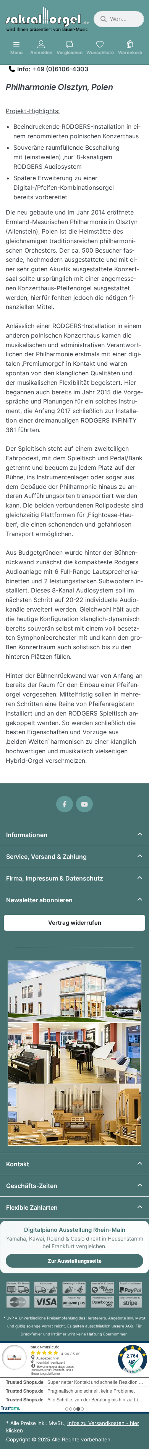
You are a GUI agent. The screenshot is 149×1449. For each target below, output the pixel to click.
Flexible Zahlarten (32, 1207)
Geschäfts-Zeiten (31, 1186)
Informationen (26, 835)
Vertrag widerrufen (74, 922)
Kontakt (17, 1164)
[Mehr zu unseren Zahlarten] (74, 1295)
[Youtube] (84, 804)
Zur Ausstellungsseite (75, 1261)
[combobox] (119, 19)
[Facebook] (64, 804)
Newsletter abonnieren (39, 900)
